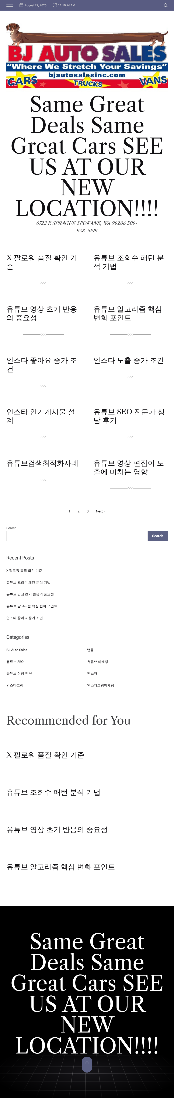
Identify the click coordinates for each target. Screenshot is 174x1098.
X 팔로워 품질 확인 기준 (41, 262)
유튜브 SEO (15, 662)
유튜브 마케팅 (97, 662)
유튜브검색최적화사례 (42, 463)
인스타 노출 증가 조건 (128, 360)
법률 (90, 650)
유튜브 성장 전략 (19, 673)
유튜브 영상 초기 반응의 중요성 (41, 313)
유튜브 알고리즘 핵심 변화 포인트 (127, 313)
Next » (100, 511)
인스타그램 (14, 685)
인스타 (92, 673)
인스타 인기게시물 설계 (40, 416)
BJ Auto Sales (16, 650)
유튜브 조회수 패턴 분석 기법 (128, 262)
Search (11, 528)
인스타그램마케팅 (100, 685)
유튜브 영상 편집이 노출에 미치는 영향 (128, 467)
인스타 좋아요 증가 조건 (41, 364)
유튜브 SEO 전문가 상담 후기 (129, 416)
